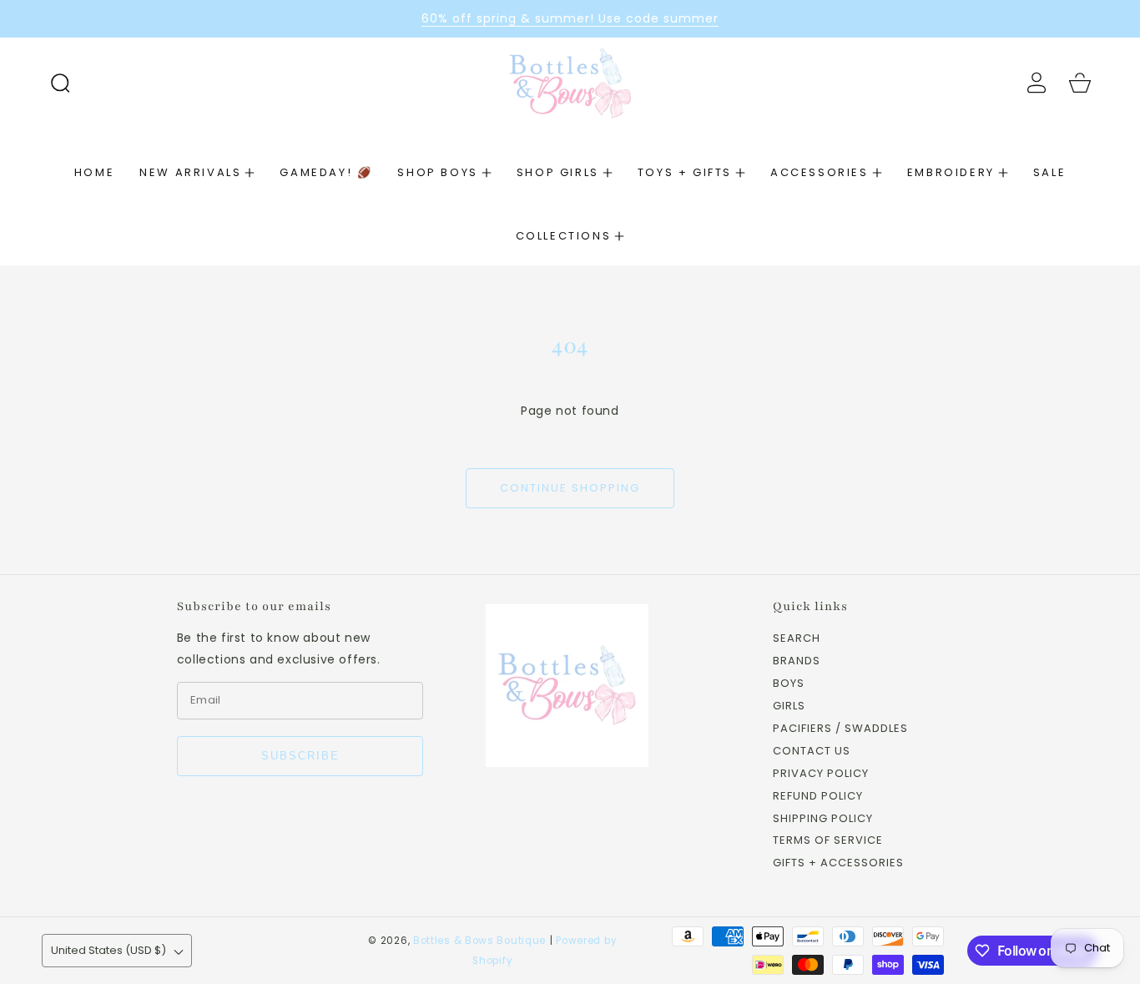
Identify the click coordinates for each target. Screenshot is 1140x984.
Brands (796, 661)
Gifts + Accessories (838, 863)
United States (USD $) (108, 950)
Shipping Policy (823, 819)
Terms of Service (828, 841)
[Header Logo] (569, 82)
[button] (60, 82)
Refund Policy (818, 797)
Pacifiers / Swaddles (840, 729)
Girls (789, 706)
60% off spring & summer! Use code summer (570, 18)
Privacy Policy (821, 774)
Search (796, 639)
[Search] (60, 82)
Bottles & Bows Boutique (479, 940)
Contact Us (811, 751)
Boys (789, 684)
